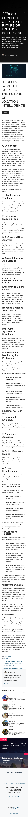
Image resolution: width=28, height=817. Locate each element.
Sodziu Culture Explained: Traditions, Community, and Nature (13, 760)
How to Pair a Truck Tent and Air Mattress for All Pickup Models (16, 725)
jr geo (6, 658)
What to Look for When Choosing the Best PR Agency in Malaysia (17, 700)
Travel (11, 729)
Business (12, 696)
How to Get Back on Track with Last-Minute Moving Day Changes (16, 708)
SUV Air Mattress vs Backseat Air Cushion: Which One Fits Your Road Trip (17, 733)
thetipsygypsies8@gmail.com (14, 783)
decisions (22, 632)
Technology (5, 112)
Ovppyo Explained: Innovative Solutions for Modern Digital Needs (14, 745)
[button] (24, 12)
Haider (3, 109)
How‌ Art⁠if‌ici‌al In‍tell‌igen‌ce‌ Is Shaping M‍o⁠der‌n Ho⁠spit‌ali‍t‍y (16, 716)
